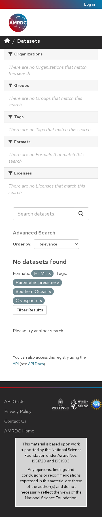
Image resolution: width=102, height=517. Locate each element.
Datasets (28, 41)
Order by (21, 244)
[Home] (7, 41)
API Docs (36, 363)
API (16, 363)
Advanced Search (34, 232)
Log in (89, 4)
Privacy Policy (17, 411)
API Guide (14, 401)
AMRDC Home (19, 431)
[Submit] (81, 213)
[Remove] (49, 274)
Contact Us (15, 421)
